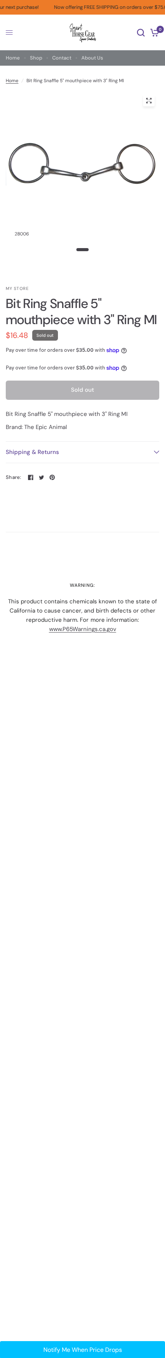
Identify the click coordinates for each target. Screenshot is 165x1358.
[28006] (149, 100)
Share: (13, 477)
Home (13, 58)
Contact (61, 58)
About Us (92, 58)
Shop (36, 58)
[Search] (140, 32)
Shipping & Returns (32, 452)
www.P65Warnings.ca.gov (82, 629)
